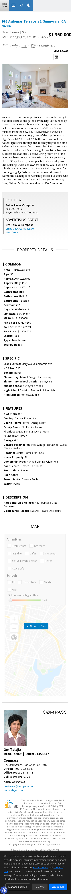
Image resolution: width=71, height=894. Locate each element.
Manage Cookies (17, 886)
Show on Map (37, 626)
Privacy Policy (40, 867)
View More (12, 232)
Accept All (58, 886)
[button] (4, 890)
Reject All (40, 886)
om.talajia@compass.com (21, 228)
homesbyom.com (14, 790)
